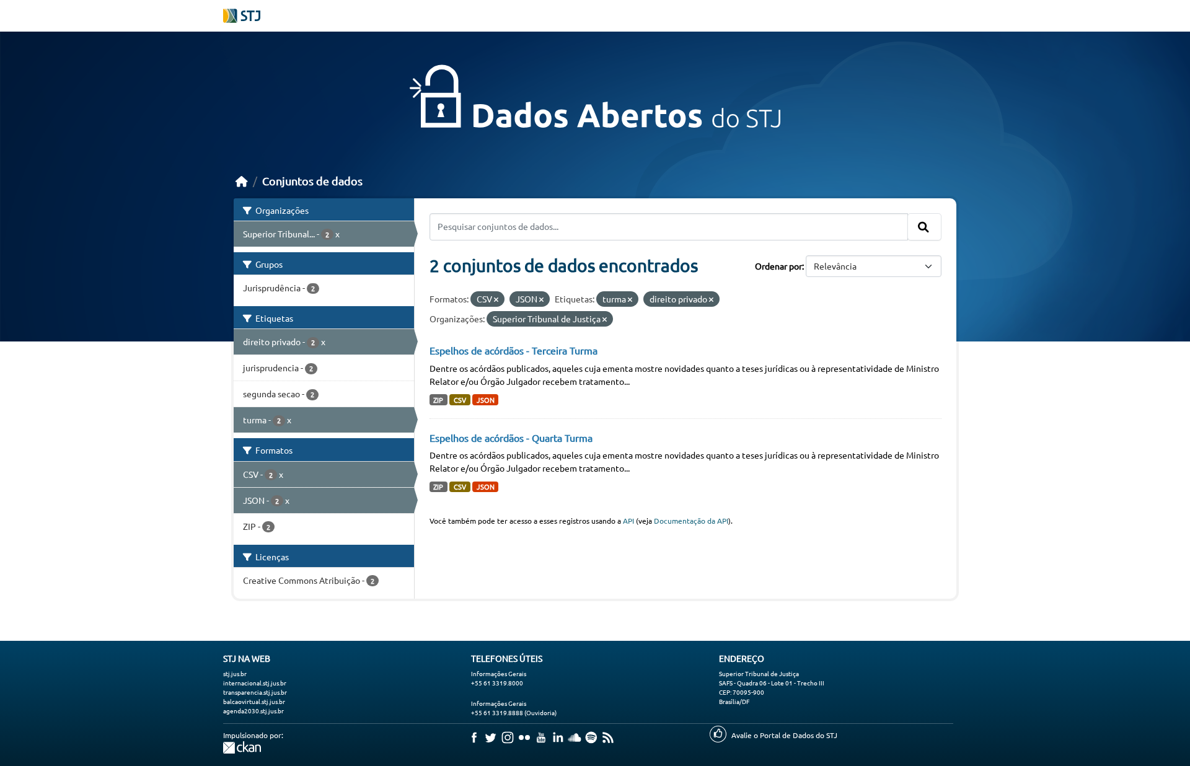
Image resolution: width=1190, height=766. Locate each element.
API (628, 521)
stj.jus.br (235, 673)
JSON (486, 400)
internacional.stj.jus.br (254, 682)
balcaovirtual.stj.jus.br (254, 701)
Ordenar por (778, 265)
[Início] (242, 180)
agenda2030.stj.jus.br (253, 710)
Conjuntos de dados (312, 180)
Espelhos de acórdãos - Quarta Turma (511, 437)
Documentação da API (691, 521)
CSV (460, 400)
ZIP (438, 400)
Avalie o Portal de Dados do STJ (784, 735)
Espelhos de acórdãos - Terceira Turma (513, 350)
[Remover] (496, 299)
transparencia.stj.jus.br (255, 692)
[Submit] (924, 226)
